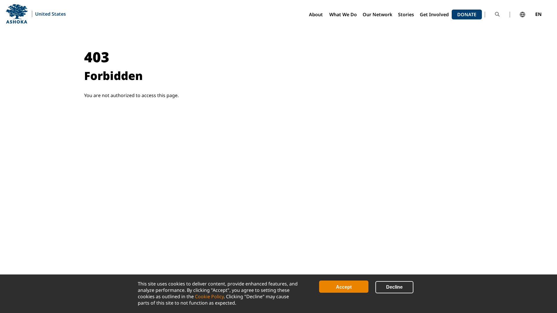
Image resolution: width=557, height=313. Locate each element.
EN (538, 14)
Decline (394, 287)
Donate (466, 14)
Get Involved (434, 14)
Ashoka (17, 14)
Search (497, 14)
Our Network (377, 14)
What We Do (343, 14)
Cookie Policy (209, 296)
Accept (344, 287)
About (316, 14)
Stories (406, 14)
